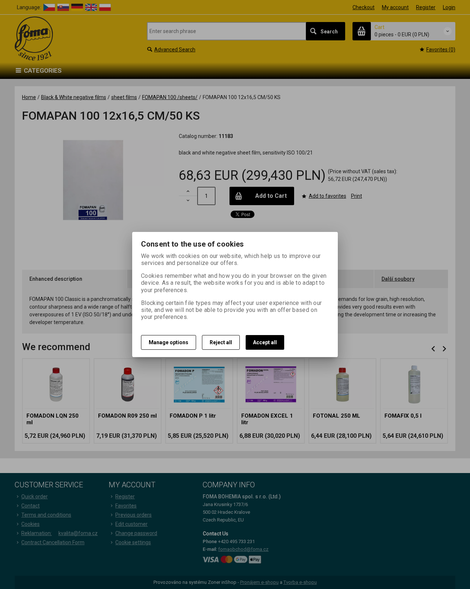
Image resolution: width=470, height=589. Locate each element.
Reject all (221, 342)
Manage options (168, 342)
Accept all (265, 342)
